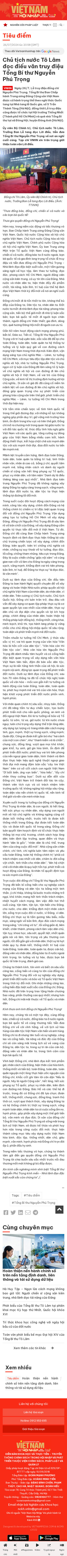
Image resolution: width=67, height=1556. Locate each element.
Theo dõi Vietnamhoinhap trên (22, 51)
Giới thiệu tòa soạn (33, 1429)
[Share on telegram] (35, 1212)
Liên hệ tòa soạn (33, 1412)
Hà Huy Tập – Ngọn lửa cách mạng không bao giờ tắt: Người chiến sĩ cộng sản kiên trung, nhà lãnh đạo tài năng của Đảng (33, 1293)
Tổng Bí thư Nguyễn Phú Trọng (34, 1202)
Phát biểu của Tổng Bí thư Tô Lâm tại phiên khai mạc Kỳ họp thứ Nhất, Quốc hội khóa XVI (33, 1310)
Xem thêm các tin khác (30, 1348)
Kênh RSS (32, 1520)
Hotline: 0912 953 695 (34, 1420)
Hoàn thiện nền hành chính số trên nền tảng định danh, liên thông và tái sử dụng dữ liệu (29, 1275)
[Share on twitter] (13, 1212)
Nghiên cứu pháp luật (24, 25)
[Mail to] (27, 1212)
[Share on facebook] (6, 1212)
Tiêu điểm (17, 35)
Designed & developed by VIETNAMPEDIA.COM (28, 1526)
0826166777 (43, 1497)
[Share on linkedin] (20, 1212)
